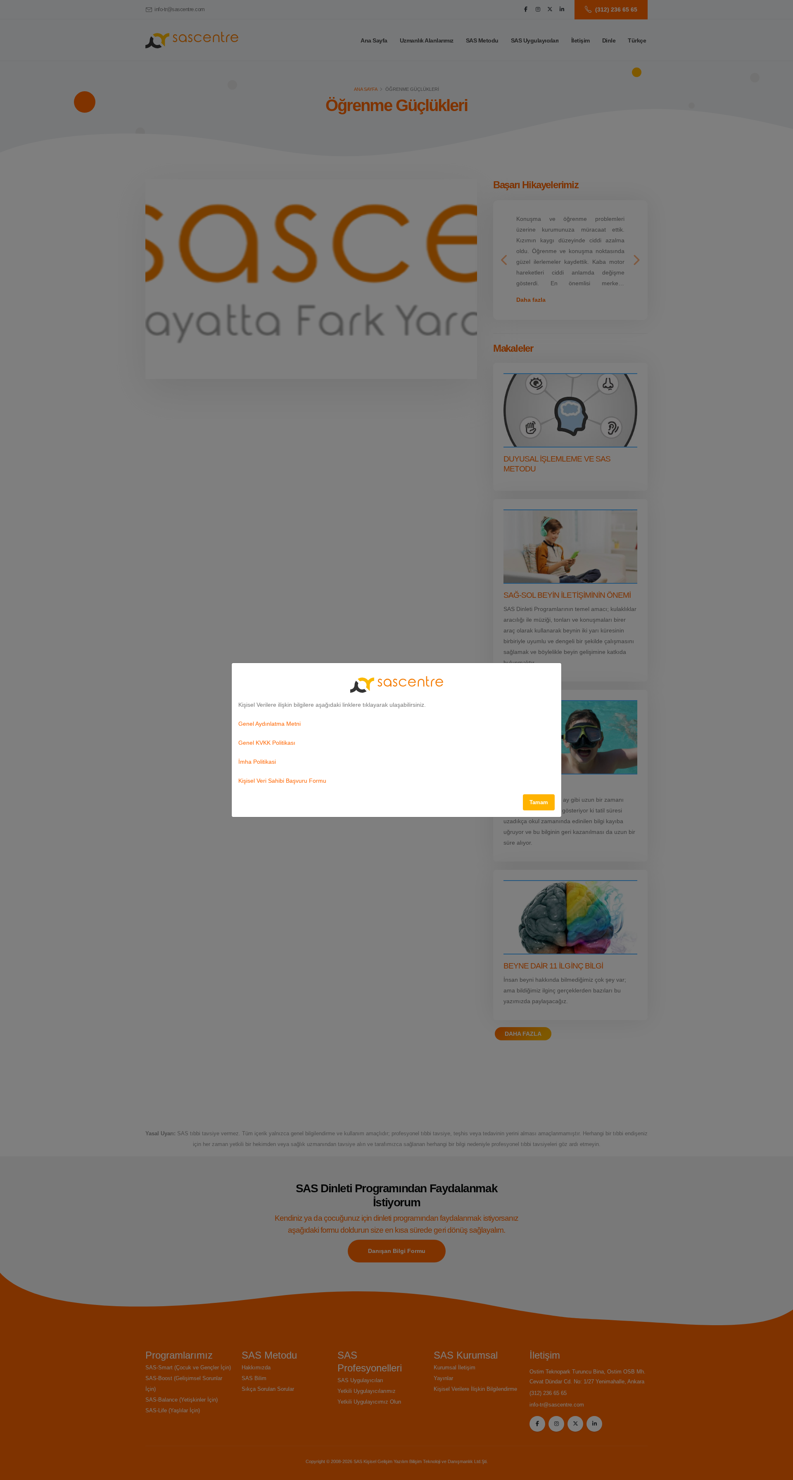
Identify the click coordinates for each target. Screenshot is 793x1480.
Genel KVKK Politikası (266, 742)
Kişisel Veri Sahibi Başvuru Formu (282, 780)
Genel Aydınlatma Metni (269, 723)
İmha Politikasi (257, 761)
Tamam (538, 802)
